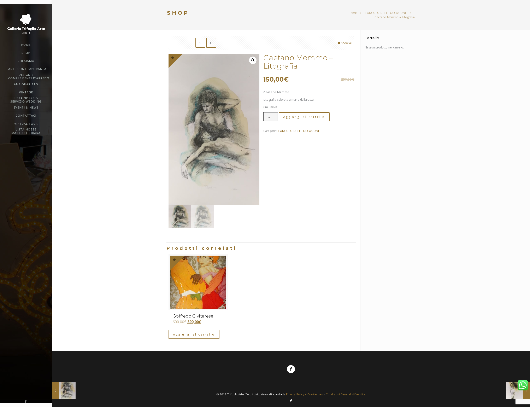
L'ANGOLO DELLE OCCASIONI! (385, 13)
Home (352, 13)
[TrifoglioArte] (26, 23)
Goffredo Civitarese (193, 316)
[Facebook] (26, 401)
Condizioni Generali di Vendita (345, 394)
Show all (346, 43)
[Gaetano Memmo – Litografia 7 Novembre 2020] (64, 390)
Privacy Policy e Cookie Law (304, 394)
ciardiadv (279, 394)
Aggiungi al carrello (304, 117)
